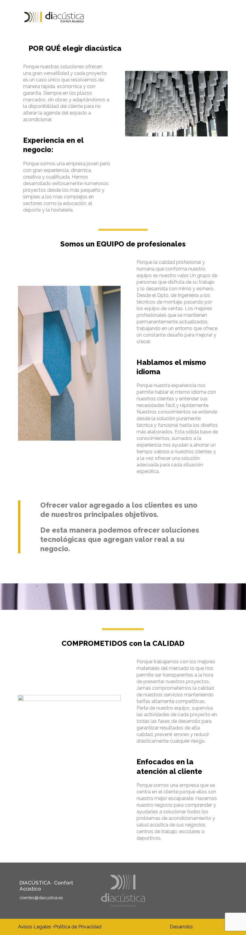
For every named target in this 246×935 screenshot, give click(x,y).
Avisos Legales (35, 927)
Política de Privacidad (77, 927)
